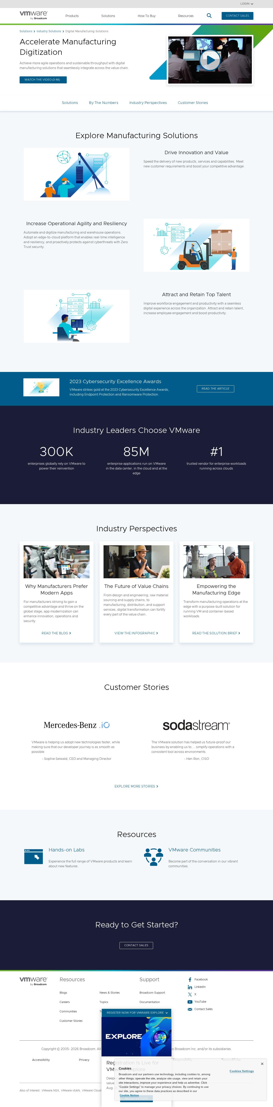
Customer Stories (193, 103)
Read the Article (215, 388)
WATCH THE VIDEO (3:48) (42, 79)
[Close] (262, 1064)
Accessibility (41, 1059)
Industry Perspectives (148, 103)
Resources (186, 16)
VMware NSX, (51, 1090)
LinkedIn (200, 987)
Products (72, 16)
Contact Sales (203, 1009)
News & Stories (110, 992)
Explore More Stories (135, 786)
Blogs (63, 992)
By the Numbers (103, 103)
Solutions (108, 16)
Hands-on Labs (67, 849)
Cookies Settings (242, 1071)
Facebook (201, 979)
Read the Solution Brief (214, 633)
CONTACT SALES (237, 15)
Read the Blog (55, 633)
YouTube (200, 1001)
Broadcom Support (152, 992)
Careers (65, 1002)
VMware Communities (194, 849)
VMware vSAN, (71, 1090)
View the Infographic (135, 633)
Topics (104, 1002)
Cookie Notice (129, 1095)
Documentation (149, 1002)
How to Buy (146, 16)
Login (244, 3)
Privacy (84, 1059)
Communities (68, 1011)
